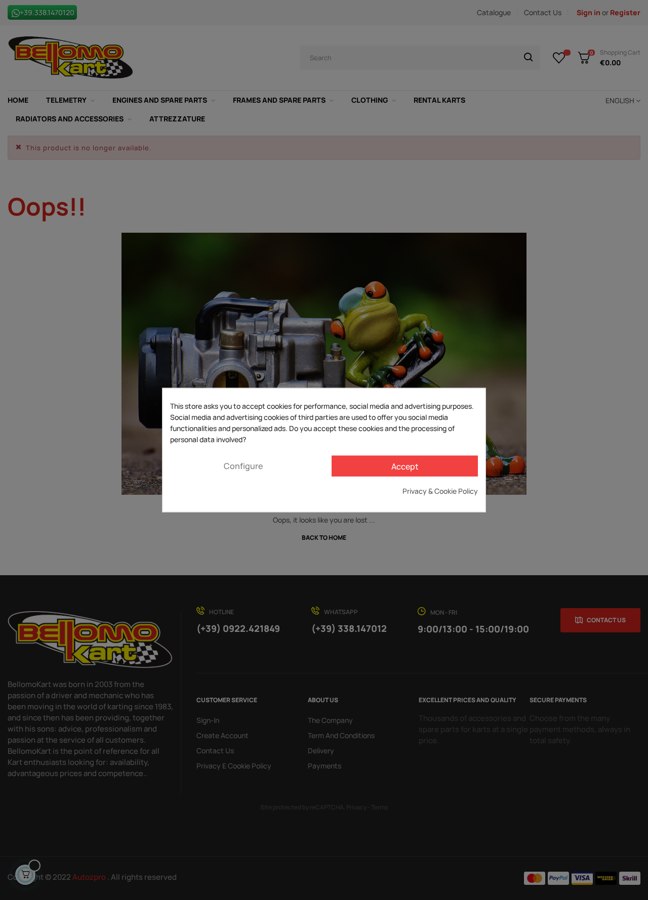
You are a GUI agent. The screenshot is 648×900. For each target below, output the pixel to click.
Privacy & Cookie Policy (440, 491)
